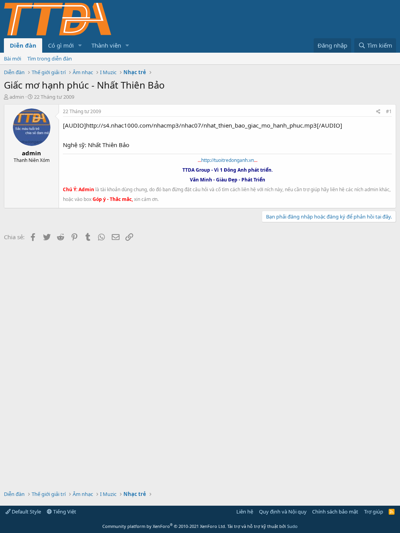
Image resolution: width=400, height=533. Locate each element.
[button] (80, 45)
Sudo (292, 526)
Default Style (26, 511)
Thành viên (106, 45)
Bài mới (12, 58)
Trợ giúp (373, 511)
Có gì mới (61, 45)
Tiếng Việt (64, 511)
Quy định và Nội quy (283, 511)
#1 (389, 111)
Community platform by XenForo (164, 526)
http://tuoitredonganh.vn (227, 160)
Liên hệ (244, 511)
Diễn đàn (23, 45)
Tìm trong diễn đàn (49, 58)
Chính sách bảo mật (335, 511)
